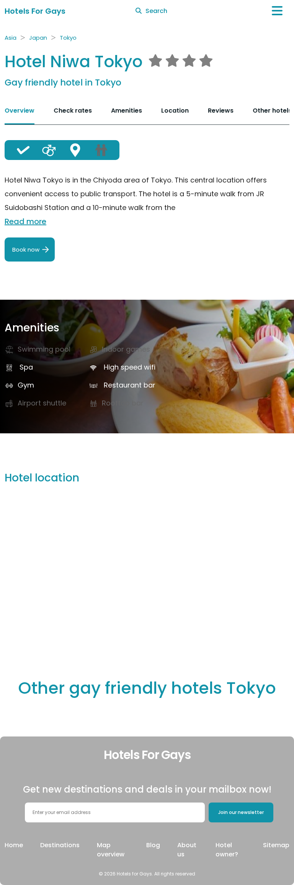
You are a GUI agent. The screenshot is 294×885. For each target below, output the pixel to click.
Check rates (73, 110)
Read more (25, 221)
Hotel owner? (227, 850)
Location (175, 110)
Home (14, 845)
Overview (19, 110)
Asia (10, 38)
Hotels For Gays (35, 11)
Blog (153, 845)
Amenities (126, 110)
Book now (25, 249)
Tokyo (68, 38)
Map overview (110, 850)
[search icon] (138, 11)
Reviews (221, 110)
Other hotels (272, 110)
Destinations (60, 845)
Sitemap (276, 845)
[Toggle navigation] (277, 11)
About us (186, 850)
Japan (38, 38)
